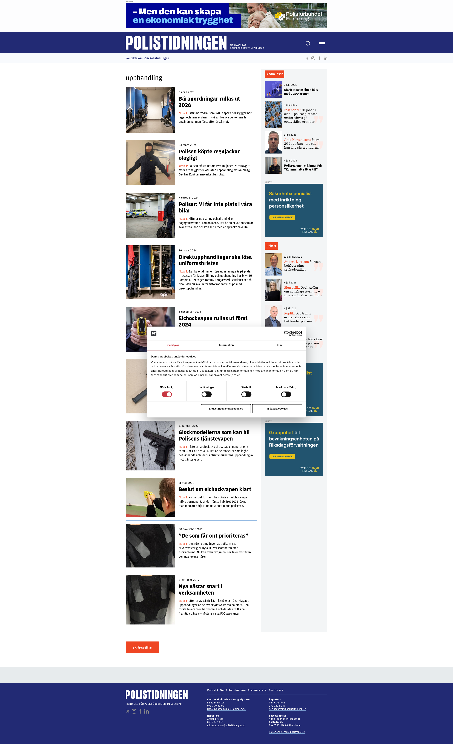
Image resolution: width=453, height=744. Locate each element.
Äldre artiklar (142, 647)
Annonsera (275, 690)
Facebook (319, 58)
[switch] (207, 394)
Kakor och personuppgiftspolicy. (287, 732)
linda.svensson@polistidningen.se (226, 709)
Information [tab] (226, 345)
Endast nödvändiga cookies (226, 408)
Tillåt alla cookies (277, 408)
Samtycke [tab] (173, 345)
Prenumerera (257, 690)
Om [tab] (279, 345)
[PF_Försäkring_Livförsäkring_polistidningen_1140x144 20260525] (226, 15)
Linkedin (325, 58)
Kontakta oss (134, 58)
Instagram (313, 58)
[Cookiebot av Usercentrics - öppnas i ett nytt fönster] (286, 333)
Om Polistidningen (156, 58)
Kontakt (212, 690)
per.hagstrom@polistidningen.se (287, 709)
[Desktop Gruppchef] (294, 449)
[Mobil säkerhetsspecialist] (294, 210)
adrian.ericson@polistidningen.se (226, 725)
